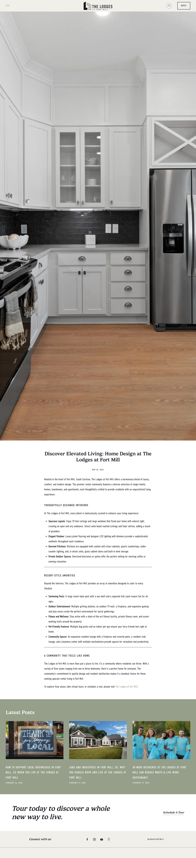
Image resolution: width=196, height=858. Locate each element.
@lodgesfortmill (156, 839)
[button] (7, 6)
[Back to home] (98, 6)
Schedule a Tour (173, 812)
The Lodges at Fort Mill (126, 686)
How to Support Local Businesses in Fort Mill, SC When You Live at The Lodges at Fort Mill (33, 772)
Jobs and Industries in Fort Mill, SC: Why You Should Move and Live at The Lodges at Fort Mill (97, 772)
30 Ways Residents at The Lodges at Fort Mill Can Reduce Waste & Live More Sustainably (159, 772)
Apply (184, 5)
